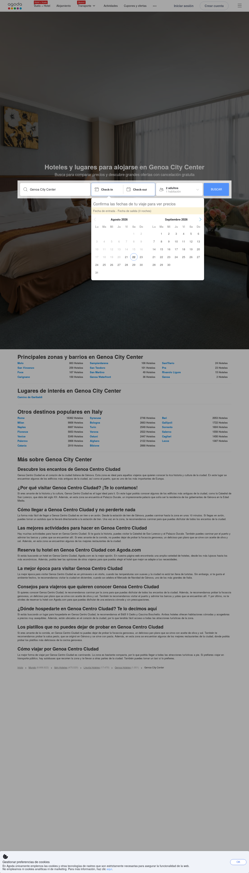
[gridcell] (134, 233)
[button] (95, 219)
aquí (109, 869)
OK (238, 862)
